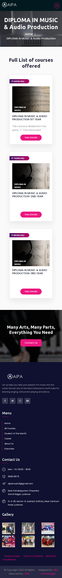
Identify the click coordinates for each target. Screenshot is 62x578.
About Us (8, 443)
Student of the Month (15, 433)
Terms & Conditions (33, 556)
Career (7, 438)
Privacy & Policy (12, 556)
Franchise (9, 448)
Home (29, 34)
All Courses (9, 428)
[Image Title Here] (11, 528)
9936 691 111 (13, 476)
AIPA (27, 573)
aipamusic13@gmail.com (20, 483)
